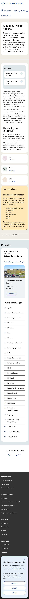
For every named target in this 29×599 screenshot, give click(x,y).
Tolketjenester (12, 436)
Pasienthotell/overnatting (15, 388)
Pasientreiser (11, 398)
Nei (19, 455)
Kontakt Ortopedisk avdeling (13, 262)
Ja (11, 455)
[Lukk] (24, 559)
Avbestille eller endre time (15, 313)
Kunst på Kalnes (12, 373)
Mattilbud (10, 378)
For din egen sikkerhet (14, 343)
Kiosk (9, 368)
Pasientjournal (12, 393)
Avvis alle (14, 588)
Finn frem (11, 294)
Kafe (8, 353)
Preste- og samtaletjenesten (13, 409)
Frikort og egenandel (14, 348)
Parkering (10, 383)
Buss (9, 333)
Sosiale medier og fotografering (13, 421)
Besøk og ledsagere (14, 318)
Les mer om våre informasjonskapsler (14, 569)
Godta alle (14, 583)
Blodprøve (10, 323)
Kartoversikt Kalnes (13, 363)
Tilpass (14, 593)
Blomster (10, 328)
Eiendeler (10, 338)
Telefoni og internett (13, 431)
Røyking (10, 415)
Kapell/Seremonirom (14, 358)
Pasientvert (11, 403)
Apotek (9, 308)
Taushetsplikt (11, 426)
